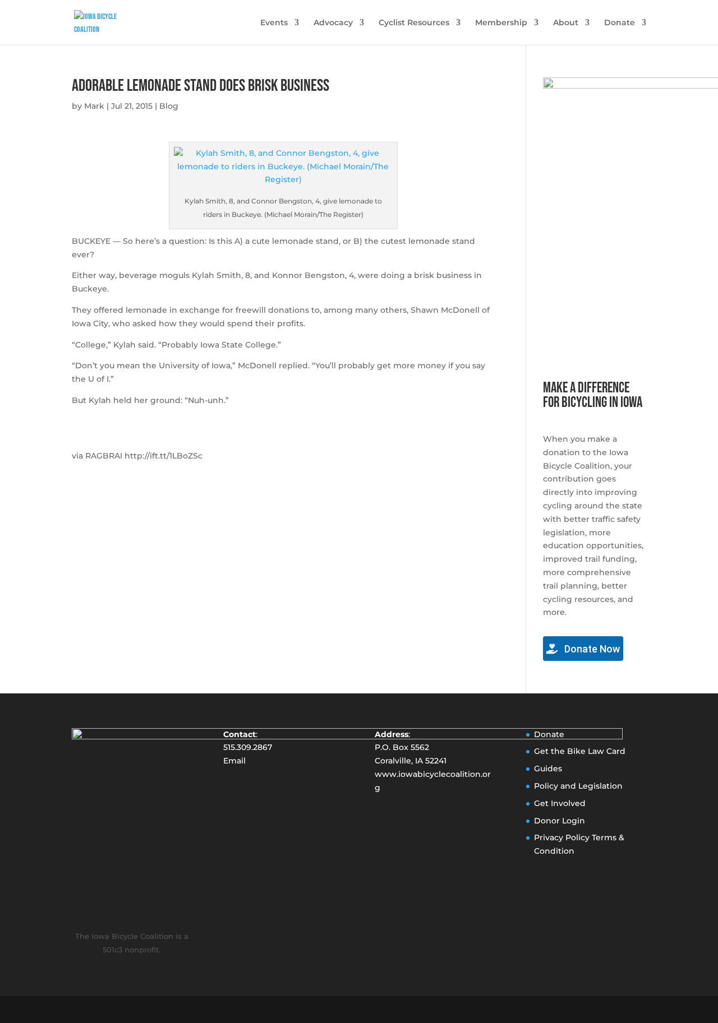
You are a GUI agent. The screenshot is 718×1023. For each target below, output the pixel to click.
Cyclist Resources (414, 22)
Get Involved (560, 803)
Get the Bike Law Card (579, 751)
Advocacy (333, 22)
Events (274, 22)
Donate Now (591, 649)
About (565, 22)
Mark (94, 106)
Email (234, 761)
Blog (168, 106)
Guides (548, 768)
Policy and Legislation (578, 786)
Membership (501, 22)
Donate (619, 22)
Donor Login (559, 821)
